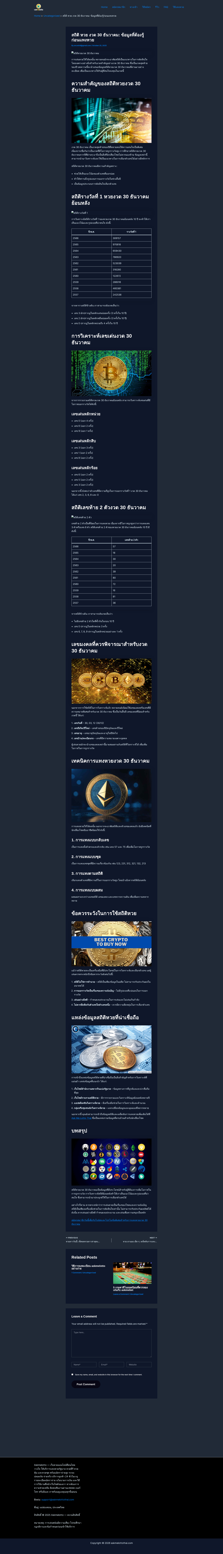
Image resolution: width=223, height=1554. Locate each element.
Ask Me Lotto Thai (81, 1118)
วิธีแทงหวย (178, 7)
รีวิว (157, 7)
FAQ (166, 7)
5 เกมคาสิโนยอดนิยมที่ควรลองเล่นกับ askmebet (130, 1288)
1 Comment (76, 1272)
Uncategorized (89, 1272)
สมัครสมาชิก (118, 7)
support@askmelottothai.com (57, 1499)
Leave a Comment (121, 1294)
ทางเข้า (133, 7)
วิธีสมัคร (146, 7)
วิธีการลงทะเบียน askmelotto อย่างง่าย (88, 1267)
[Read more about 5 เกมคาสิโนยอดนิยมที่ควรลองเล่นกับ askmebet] (132, 1273)
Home (104, 7)
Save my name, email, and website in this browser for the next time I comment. (108, 1374)
